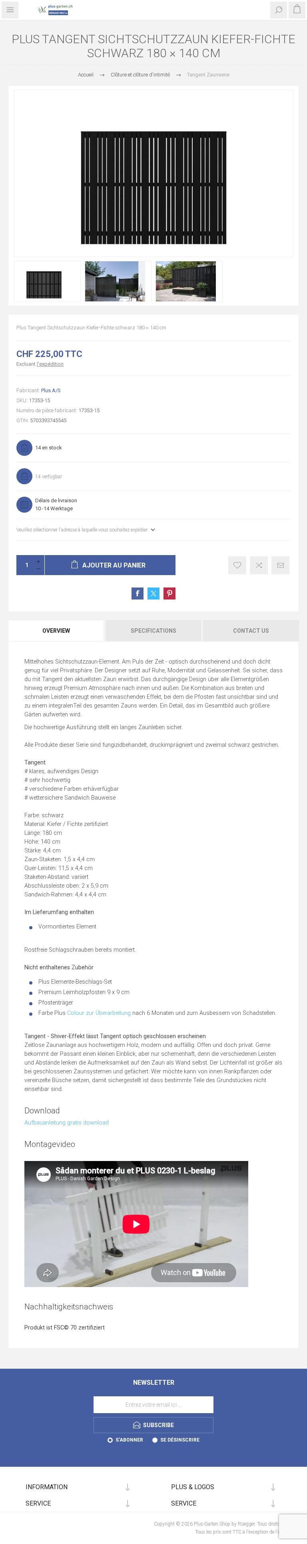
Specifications (153, 631)
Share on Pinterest (169, 594)
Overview (56, 631)
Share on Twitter (153, 594)
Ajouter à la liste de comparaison (259, 565)
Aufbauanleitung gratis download (66, 1122)
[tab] (56, 631)
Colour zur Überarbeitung (99, 1013)
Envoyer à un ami (280, 565)
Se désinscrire (179, 1440)
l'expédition (50, 364)
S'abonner (129, 1440)
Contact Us (251, 631)
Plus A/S (51, 390)
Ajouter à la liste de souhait (237, 565)
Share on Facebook (138, 594)
